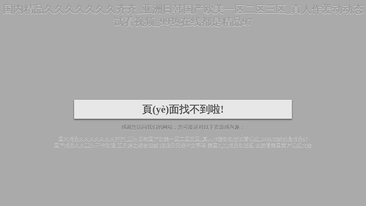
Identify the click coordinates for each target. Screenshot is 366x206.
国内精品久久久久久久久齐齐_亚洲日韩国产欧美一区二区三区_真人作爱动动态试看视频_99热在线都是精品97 (183, 139)
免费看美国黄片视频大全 (283, 145)
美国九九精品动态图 (231, 145)
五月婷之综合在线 (137, 145)
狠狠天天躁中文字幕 (183, 145)
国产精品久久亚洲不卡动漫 (85, 145)
